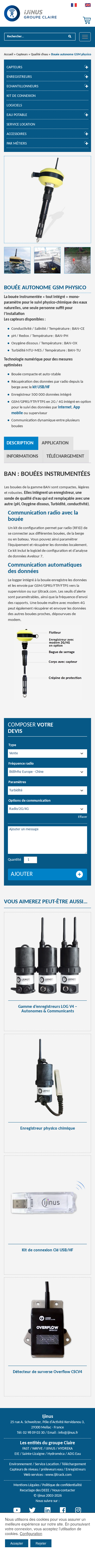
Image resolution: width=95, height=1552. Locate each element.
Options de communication (29, 801)
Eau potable (17, 115)
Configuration (31, 1533)
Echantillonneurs (22, 86)
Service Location (21, 125)
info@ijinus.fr (68, 1433)
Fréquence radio (21, 764)
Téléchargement (74, 1464)
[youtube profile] (17, 1510)
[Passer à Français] (74, 6)
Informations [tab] (22, 456)
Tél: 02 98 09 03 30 (31, 1433)
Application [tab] (55, 443)
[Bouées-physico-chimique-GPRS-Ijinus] (77, 260)
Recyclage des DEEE (34, 1490)
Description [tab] (20, 443)
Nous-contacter (63, 1490)
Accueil (8, 54)
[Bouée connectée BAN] (47, 199)
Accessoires (16, 134)
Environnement (20, 1464)
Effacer (82, 817)
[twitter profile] (32, 1510)
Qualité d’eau (39, 54)
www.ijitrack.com (58, 1475)
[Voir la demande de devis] (86, 20)
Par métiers (17, 144)
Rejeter (41, 1543)
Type (12, 745)
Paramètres (17, 782)
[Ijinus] (30, 13)
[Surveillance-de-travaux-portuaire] (47, 260)
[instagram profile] (78, 1510)
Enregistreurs (19, 77)
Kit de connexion (21, 96)
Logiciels (14, 105)
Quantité (14, 860)
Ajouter (22, 874)
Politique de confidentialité (62, 1485)
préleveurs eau (52, 1470)
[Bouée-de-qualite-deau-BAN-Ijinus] (17, 260)
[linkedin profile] (47, 1510)
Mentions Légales (26, 1485)
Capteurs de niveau (24, 1470)
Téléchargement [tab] (65, 456)
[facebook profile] (62, 1510)
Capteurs (22, 54)
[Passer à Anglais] (88, 6)
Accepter (16, 1543)
